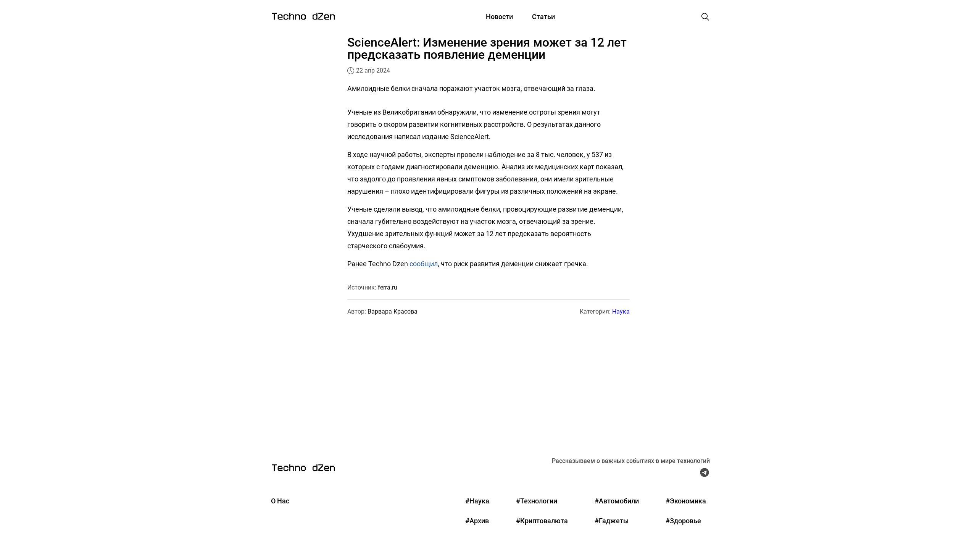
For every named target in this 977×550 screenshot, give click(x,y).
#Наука (477, 501)
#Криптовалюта (542, 521)
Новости (499, 17)
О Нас (280, 501)
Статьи (543, 17)
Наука (621, 311)
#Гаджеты (612, 521)
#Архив (477, 521)
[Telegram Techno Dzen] (704, 474)
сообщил (424, 264)
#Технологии (536, 501)
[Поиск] (705, 16)
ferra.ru (387, 287)
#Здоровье (683, 521)
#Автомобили (617, 501)
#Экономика (686, 501)
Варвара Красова (393, 311)
